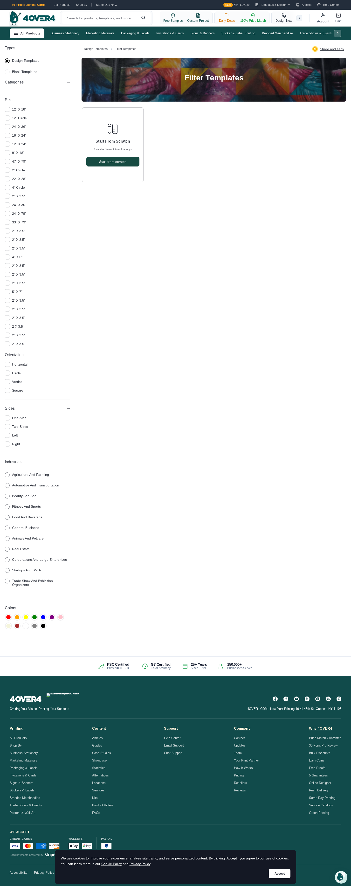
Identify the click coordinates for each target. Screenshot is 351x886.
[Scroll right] (299, 18)
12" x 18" (19, 109)
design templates (25, 60)
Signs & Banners (203, 33)
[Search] (143, 18)
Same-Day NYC (106, 5)
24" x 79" (19, 213)
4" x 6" (17, 257)
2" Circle (18, 170)
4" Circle (18, 187)
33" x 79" (19, 222)
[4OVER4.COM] (32, 18)
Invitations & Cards (170, 33)
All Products (62, 5)
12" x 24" (19, 144)
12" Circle (19, 118)
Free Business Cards (31, 5)
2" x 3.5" (18, 196)
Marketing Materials (100, 33)
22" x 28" (19, 179)
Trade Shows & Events (316, 33)
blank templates (24, 72)
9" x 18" (18, 153)
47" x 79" (19, 161)
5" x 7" (17, 292)
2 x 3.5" (18, 326)
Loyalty (237, 5)
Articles (306, 5)
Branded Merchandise (277, 33)
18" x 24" (19, 135)
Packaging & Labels (135, 33)
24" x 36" (19, 127)
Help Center (331, 5)
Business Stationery (65, 33)
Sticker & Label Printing (238, 33)
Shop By (81, 5)
